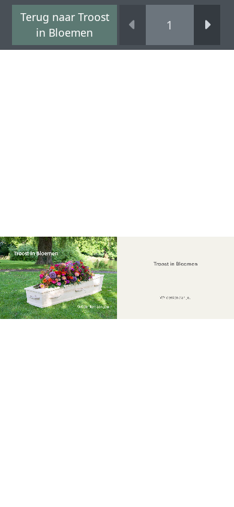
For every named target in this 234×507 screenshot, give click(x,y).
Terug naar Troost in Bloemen (64, 25)
